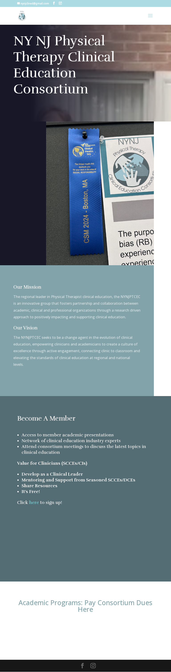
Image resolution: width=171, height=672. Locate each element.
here (34, 502)
